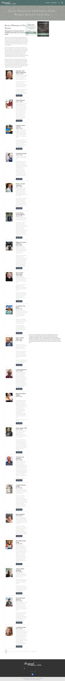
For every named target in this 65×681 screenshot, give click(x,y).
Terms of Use (32, 679)
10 (27, 651)
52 (34, 651)
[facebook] (32, 674)
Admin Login (38, 679)
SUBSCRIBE (31, 32)
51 (32, 651)
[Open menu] (62, 2)
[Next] (37, 651)
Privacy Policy (27, 679)
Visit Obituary (19, 95)
